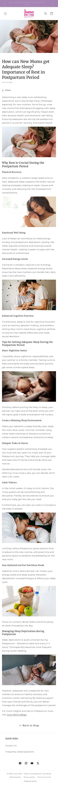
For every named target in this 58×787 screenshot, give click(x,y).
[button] (5, 14)
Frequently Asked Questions (19, 752)
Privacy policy (29, 777)
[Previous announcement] (5, 4)
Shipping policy (30, 781)
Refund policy (15, 777)
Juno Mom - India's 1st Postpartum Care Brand (32, 774)
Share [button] (8, 90)
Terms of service (44, 777)
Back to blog (31, 725)
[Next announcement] (53, 4)
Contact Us (11, 745)
